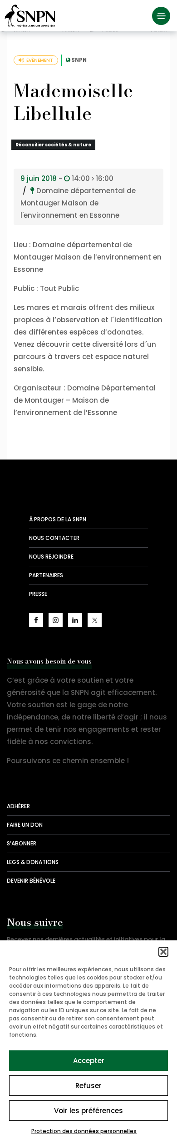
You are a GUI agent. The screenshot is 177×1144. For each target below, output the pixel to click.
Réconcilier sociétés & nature (53, 144)
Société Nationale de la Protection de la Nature (32, 16)
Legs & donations (33, 862)
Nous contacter (54, 538)
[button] (163, 951)
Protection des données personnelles (84, 1131)
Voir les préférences (88, 1110)
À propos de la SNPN (57, 519)
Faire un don (25, 825)
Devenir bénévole (31, 880)
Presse (38, 594)
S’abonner (21, 843)
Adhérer (18, 806)
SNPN (79, 60)
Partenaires (46, 575)
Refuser (88, 1085)
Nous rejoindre (51, 556)
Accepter (88, 1060)
